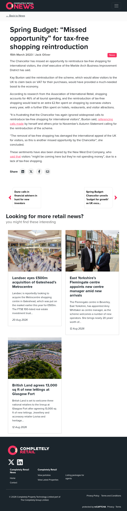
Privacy (110, 507)
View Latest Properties (48, 480)
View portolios (44, 475)
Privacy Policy (93, 495)
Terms (118, 507)
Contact (13, 482)
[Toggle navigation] (116, 5)
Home (12, 478)
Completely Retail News (19, 471)
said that (15, 156)
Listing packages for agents (74, 477)
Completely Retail (47, 469)
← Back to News (15, 15)
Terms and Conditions (111, 495)
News (112, 55)
